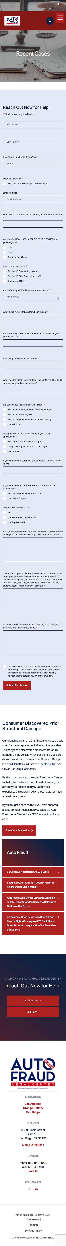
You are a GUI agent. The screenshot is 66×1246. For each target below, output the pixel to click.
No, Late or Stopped (17, 498)
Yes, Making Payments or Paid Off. (24, 493)
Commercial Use (16, 281)
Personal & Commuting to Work (23, 271)
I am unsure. (14, 451)
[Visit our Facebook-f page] (29, 1189)
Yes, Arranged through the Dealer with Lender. (30, 409)
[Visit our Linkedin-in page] (36, 1189)
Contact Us (31, 1000)
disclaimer (28, 666)
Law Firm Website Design (25, 1237)
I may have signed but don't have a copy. (27, 446)
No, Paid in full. (15, 424)
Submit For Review (17, 685)
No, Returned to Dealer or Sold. (23, 517)
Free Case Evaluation (18, 830)
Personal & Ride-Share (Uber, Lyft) (24, 276)
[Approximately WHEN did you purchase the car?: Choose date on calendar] (58, 298)
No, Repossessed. (16, 522)
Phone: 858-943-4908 (33, 1163)
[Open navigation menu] (60, 17)
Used (10, 252)
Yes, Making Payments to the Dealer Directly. (30, 419)
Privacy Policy (33, 1230)
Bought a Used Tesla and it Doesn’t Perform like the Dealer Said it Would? (30, 884)
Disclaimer (32, 1219)
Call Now (32, 1012)
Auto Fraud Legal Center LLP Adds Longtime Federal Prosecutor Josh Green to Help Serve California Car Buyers (31, 902)
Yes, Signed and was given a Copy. (24, 441)
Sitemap (33, 1225)
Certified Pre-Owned (18, 257)
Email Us (33, 1171)
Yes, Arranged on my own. (20, 414)
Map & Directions (33, 1145)
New (10, 247)
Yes (10, 512)
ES (61, 4)
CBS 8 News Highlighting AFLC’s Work (28, 871)
